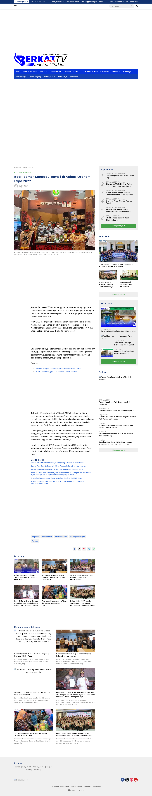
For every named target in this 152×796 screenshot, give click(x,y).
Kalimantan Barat (30, 72)
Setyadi (17, 767)
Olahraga (127, 72)
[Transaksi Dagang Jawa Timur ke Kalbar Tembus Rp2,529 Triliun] (54, 592)
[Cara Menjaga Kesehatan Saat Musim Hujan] (118, 317)
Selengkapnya (117, 226)
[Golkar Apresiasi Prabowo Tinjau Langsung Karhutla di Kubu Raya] (26, 566)
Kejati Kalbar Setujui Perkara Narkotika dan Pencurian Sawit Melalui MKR (118, 210)
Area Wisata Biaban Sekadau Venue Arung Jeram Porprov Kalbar (116, 426)
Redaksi (87, 787)
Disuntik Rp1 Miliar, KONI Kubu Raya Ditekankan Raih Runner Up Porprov (117, 418)
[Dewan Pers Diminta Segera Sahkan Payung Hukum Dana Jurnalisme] (54, 566)
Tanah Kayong (35, 77)
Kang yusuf (26, 767)
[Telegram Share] (89, 549)
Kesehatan (116, 72)
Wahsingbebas (49, 77)
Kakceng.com (38, 767)
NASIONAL (18, 172)
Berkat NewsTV (24, 185)
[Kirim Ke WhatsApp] (93, 549)
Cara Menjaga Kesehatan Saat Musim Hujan (118, 331)
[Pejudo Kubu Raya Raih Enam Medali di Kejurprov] (118, 386)
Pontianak (74, 77)
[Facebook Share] (74, 549)
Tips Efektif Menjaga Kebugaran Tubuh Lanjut (124, 344)
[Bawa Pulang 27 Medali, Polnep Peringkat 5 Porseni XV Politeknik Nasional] (118, 251)
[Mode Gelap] (136, 6)
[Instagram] (131, 780)
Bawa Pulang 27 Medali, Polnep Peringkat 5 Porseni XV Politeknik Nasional (116, 265)
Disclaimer (97, 787)
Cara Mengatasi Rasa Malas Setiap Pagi (120, 177)
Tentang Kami (76, 787)
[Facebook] (123, 780)
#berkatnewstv (61, 537)
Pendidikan (104, 72)
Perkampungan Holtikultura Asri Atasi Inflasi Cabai (58, 368)
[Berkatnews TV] (40, 59)
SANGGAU (27, 172)
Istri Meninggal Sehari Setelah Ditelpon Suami (117, 219)
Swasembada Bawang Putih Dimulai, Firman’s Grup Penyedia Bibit (57, 469)
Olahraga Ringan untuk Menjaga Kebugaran (116, 410)
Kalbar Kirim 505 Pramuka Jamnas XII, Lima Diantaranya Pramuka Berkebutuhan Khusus (57, 482)
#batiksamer (47, 537)
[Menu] (15, 6)
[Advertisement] (76, 33)
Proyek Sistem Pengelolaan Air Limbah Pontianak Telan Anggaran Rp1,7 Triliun (119, 193)
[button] (131, 6)
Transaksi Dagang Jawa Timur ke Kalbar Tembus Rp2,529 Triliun (56, 478)
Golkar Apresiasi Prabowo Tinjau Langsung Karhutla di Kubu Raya (57, 463)
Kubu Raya (62, 77)
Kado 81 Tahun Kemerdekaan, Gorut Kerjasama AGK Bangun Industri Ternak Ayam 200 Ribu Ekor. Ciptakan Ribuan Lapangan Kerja (61, 474)
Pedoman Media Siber (60, 787)
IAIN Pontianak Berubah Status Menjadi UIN (126, 284)
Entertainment (55, 72)
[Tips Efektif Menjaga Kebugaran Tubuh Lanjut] (118, 337)
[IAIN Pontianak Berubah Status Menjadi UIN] (129, 275)
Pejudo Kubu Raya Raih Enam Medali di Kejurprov (114, 403)
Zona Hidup (37, 769)
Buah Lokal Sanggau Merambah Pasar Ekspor (56, 371)
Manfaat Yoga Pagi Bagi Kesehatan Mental (124, 352)
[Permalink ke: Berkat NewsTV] (16, 186)
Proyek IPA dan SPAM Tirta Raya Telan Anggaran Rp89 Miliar (58, 2)
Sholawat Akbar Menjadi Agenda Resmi (119, 202)
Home (18, 72)
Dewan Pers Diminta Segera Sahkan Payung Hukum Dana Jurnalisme (58, 466)
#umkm (35, 541)
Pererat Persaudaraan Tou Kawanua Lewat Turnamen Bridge (116, 435)
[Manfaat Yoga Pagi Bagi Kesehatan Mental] (107, 352)
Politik (76, 72)
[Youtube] (136, 780)
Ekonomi (67, 72)
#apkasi (35, 537)
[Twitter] (127, 780)
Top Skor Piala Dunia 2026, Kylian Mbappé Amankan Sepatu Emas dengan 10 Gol (115, 443)
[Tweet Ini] (79, 549)
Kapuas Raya (21, 77)
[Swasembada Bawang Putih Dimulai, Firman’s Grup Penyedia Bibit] (82, 566)
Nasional (43, 72)
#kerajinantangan (77, 537)
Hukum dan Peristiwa (89, 72)
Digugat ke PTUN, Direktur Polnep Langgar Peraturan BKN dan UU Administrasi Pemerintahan (119, 185)
